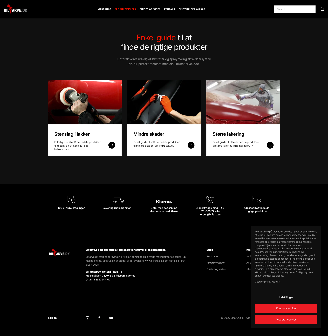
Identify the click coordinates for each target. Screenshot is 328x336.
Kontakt (169, 9)
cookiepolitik (303, 238)
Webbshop (104, 9)
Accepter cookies (286, 319)
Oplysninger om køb (192, 9)
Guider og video (150, 9)
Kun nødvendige (286, 308)
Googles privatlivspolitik (267, 281)
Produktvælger (125, 9)
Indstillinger (286, 297)
